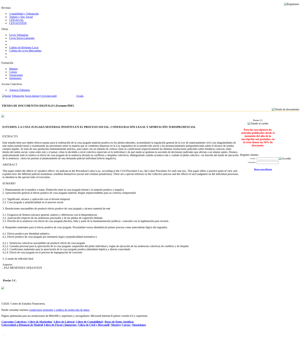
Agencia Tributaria (19, 90)
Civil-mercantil (48, 95)
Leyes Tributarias (18, 34)
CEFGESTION (18, 23)
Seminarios (15, 78)
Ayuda (79, 95)
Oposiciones (16, 75)
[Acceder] (285, 158)
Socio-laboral (32, 95)
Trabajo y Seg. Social (21, 16)
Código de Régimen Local (23, 47)
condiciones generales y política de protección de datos (59, 309)
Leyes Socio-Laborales (21, 38)
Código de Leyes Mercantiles (25, 50)
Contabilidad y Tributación (24, 13)
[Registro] (291, 4)
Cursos (13, 71)
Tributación (18, 95)
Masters (13, 68)
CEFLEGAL (16, 19)
